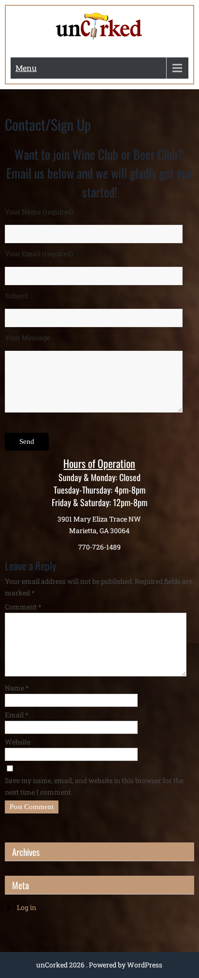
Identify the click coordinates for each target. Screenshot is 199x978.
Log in (26, 907)
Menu (26, 68)
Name (17, 687)
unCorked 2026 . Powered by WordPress (99, 964)
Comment (23, 606)
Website (17, 741)
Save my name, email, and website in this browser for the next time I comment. (94, 786)
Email (16, 714)
